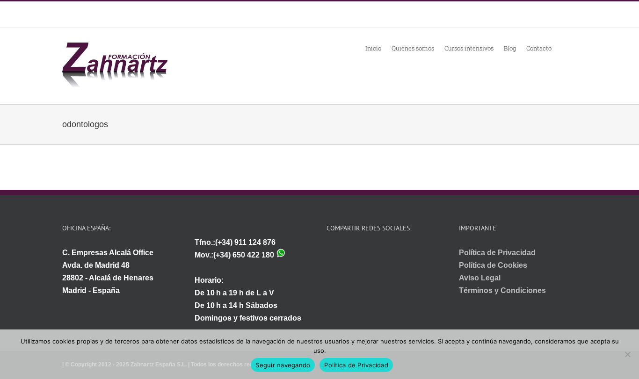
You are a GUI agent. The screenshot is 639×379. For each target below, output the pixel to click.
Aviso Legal (480, 278)
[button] (564, 47)
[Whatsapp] (330, 252)
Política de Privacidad (497, 253)
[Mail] (343, 252)
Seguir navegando (282, 365)
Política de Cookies (493, 265)
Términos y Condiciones (502, 290)
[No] (627, 354)
